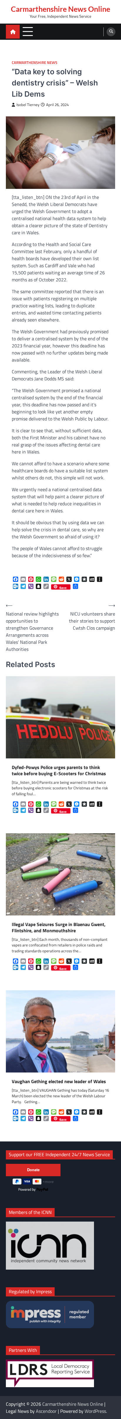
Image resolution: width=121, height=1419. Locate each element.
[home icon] (13, 32)
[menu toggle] (28, 31)
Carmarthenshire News (34, 62)
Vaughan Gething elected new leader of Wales (59, 1081)
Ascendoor (46, 1411)
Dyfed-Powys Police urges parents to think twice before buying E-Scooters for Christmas (59, 770)
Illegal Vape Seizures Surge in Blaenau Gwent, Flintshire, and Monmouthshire (58, 927)
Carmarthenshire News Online (60, 8)
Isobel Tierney (27, 105)
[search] (111, 31)
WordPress (95, 1411)
